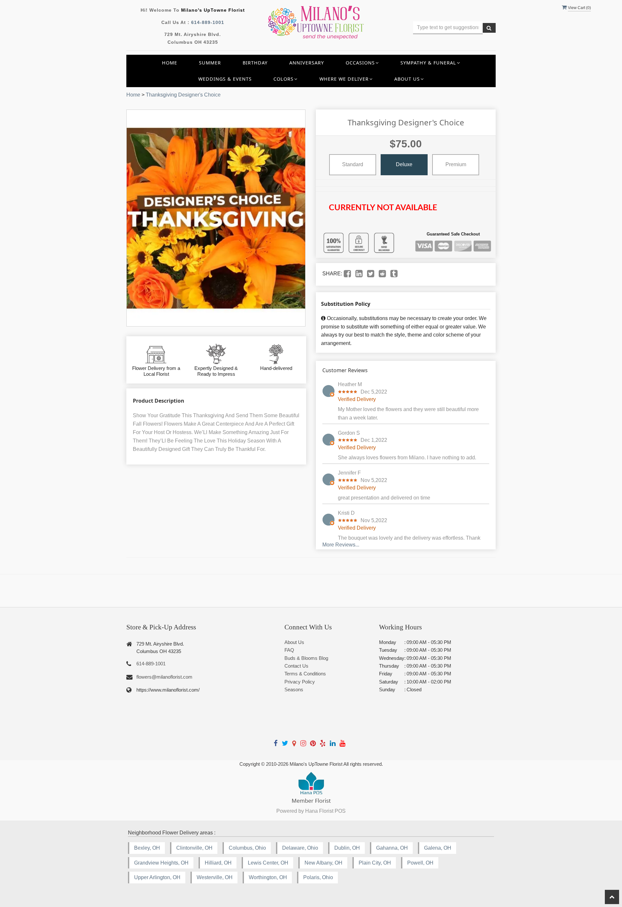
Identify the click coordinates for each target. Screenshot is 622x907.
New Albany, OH (323, 863)
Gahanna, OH (392, 848)
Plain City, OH (375, 863)
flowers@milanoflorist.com (164, 677)
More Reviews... (340, 544)
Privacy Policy (299, 681)
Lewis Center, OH (268, 863)
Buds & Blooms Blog (306, 658)
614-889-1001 (207, 22)
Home (169, 63)
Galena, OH (437, 848)
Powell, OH (420, 863)
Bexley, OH (147, 848)
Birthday (255, 63)
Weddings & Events (225, 79)
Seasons (293, 689)
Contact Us (296, 666)
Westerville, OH (215, 877)
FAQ (289, 650)
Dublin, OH (347, 848)
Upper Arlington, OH (157, 877)
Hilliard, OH (218, 863)
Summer (210, 63)
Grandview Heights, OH (161, 863)
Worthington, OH (268, 877)
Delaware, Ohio (300, 848)
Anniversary (306, 63)
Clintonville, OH (194, 848)
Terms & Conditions (305, 673)
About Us (294, 642)
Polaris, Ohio (318, 877)
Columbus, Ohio (247, 848)
